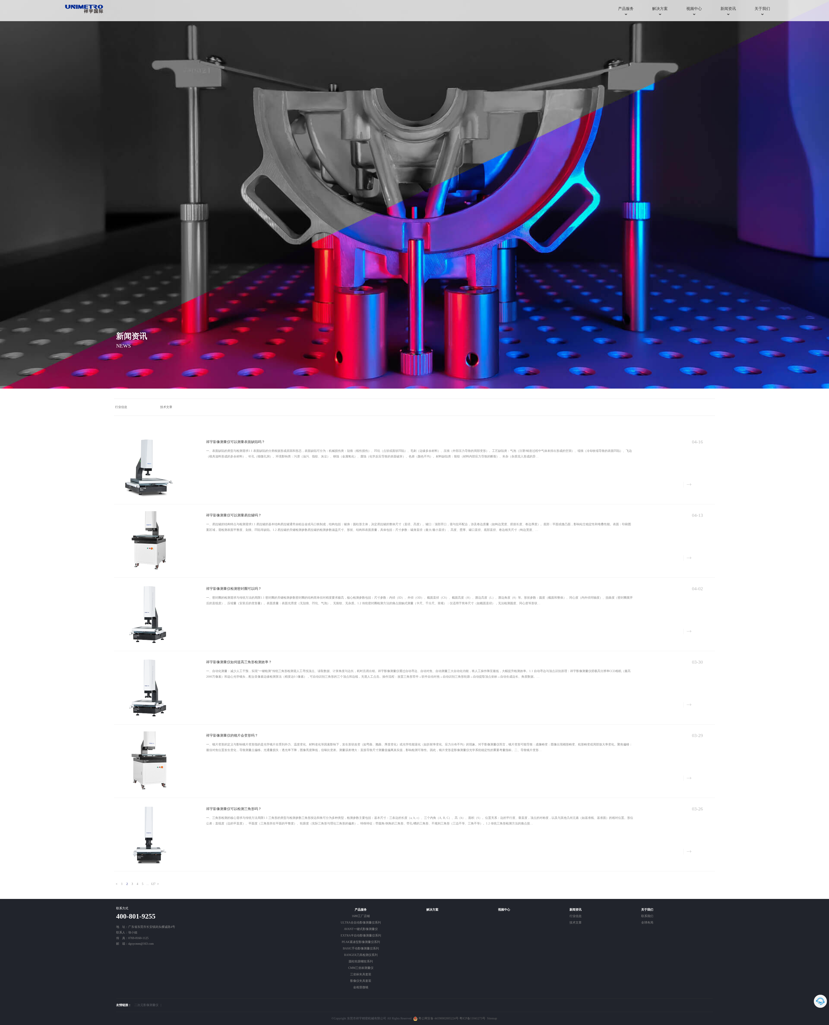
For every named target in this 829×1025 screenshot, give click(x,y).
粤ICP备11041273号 (472, 1018)
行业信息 (576, 916)
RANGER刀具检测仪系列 (361, 955)
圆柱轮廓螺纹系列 (361, 961)
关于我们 (762, 8)
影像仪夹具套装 (360, 980)
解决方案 (660, 8)
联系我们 (647, 916)
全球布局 (647, 922)
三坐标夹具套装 (360, 974)
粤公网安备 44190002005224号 (438, 1018)
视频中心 (694, 8)
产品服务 (626, 8)
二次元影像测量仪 (146, 1005)
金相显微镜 (360, 987)
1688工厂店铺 (361, 916)
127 (153, 884)
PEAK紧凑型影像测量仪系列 (361, 942)
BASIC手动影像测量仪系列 (361, 948)
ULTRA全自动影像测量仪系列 (361, 922)
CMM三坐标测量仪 (360, 968)
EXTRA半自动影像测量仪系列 (361, 935)
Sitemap (492, 1018)
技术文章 (576, 922)
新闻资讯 (728, 8)
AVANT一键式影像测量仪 (361, 929)
